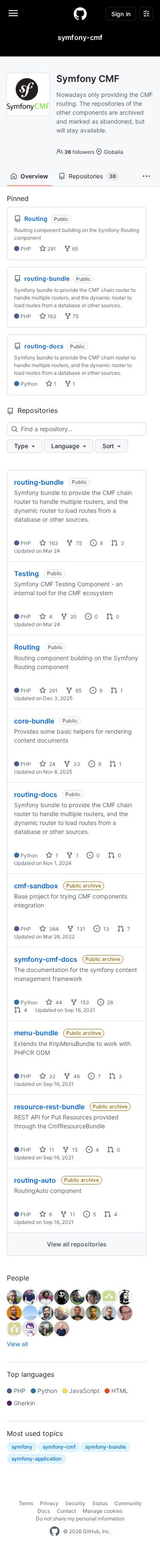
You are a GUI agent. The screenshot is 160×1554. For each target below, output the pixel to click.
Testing (26, 573)
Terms (26, 1503)
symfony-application (36, 1458)
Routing (27, 647)
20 (73, 616)
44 (58, 1002)
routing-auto (35, 1180)
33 (76, 764)
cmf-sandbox (36, 886)
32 (51, 1076)
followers (79, 152)
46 (76, 1076)
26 (109, 1002)
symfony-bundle (105, 1447)
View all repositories (77, 1244)
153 (84, 1002)
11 (51, 1150)
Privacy (49, 1503)
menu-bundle (36, 1032)
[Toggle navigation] (13, 13)
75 (75, 316)
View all (17, 1344)
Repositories (92, 176)
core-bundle (34, 721)
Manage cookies (102, 1511)
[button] (146, 176)
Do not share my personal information (80, 1518)
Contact (66, 1511)
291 (51, 249)
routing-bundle (39, 482)
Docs (44, 1511)
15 (74, 1150)
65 (74, 249)
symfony (22, 1447)
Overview (34, 176)
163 (51, 316)
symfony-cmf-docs (45, 959)
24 (51, 764)
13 (105, 929)
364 (53, 929)
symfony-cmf (59, 1447)
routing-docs (35, 794)
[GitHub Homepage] (54, 1531)
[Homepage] (80, 13)
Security (75, 1503)
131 (80, 929)
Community (128, 1503)
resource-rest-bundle (49, 1106)
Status (100, 1503)
